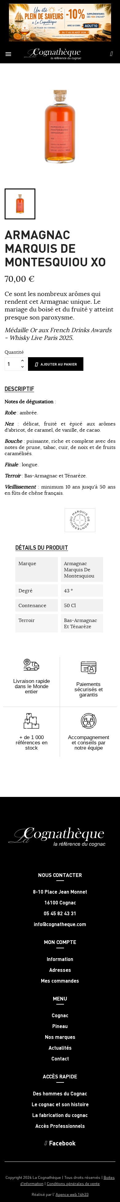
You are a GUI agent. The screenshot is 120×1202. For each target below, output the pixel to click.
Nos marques (60, 1037)
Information (60, 959)
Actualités (60, 1048)
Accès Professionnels (60, 1126)
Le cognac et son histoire (60, 1104)
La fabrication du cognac (60, 1115)
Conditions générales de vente (73, 1183)
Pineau (60, 1026)
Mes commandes (60, 981)
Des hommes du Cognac (60, 1093)
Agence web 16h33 (72, 1194)
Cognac (60, 1015)
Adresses (60, 970)
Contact (60, 1059)
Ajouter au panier (59, 364)
